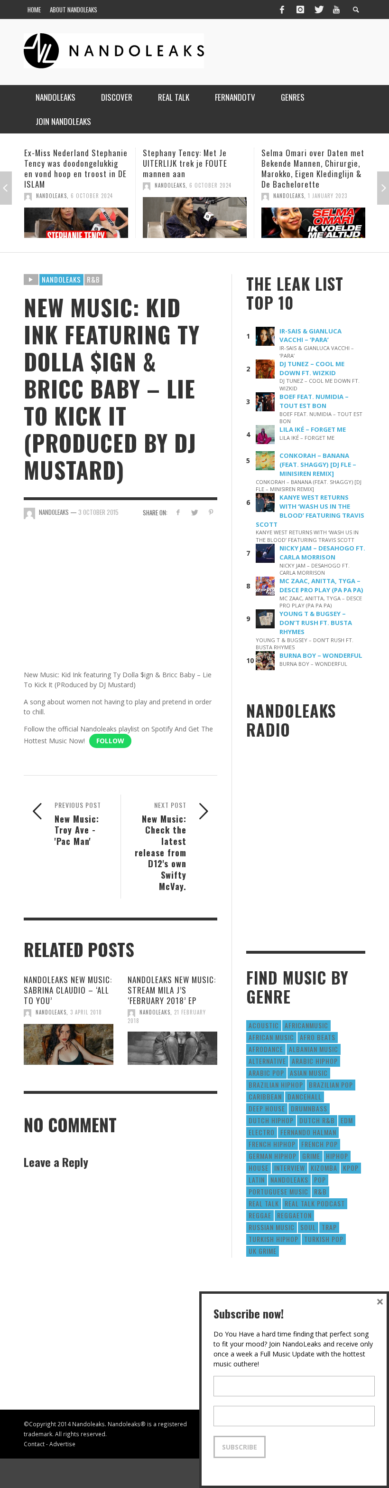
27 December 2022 (332, 206)
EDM (347, 1120)
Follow (110, 740)
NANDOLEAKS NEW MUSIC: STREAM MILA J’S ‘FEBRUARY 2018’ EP (172, 990)
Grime (311, 1156)
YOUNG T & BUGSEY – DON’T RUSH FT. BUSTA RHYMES (315, 622)
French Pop (319, 1144)
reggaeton (294, 1215)
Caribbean (265, 1096)
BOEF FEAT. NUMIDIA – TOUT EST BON (314, 401)
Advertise (62, 1444)
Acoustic (264, 1025)
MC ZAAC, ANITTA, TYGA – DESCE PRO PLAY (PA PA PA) (321, 585)
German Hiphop (272, 1156)
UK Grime (263, 1251)
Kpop (351, 1168)
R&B (93, 279)
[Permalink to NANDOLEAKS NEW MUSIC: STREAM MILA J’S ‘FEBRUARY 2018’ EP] (172, 1048)
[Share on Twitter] (194, 512)
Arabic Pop (266, 1073)
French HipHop (272, 1144)
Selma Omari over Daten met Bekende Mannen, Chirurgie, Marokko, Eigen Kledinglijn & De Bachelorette (194, 168)
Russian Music (272, 1227)
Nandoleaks (61, 279)
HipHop (337, 1156)
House (259, 1168)
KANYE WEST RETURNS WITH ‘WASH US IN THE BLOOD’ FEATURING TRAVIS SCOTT (310, 511)
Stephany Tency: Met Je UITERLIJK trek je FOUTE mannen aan (67, 163)
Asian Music (309, 1073)
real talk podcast (315, 1203)
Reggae (260, 1215)
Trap (329, 1227)
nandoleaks (289, 1180)
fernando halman (308, 1132)
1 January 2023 (209, 195)
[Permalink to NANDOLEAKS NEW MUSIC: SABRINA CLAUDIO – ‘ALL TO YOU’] (68, 1044)
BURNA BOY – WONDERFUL (320, 655)
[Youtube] (336, 9)
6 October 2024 (92, 185)
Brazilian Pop (331, 1085)
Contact (34, 1444)
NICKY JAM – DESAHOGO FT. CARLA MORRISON (322, 552)
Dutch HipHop (271, 1120)
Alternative (267, 1061)
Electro (262, 1132)
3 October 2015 (98, 512)
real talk (264, 1203)
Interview (289, 1168)
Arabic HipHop (315, 1061)
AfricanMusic (306, 1025)
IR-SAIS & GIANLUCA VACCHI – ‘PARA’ (310, 335)
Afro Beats (317, 1037)
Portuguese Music (278, 1191)
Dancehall (304, 1096)
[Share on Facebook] (177, 512)
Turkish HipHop (273, 1239)
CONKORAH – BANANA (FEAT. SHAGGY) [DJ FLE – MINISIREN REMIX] (317, 464)
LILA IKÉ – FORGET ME (312, 429)
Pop (320, 1180)
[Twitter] (318, 9)
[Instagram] (300, 9)
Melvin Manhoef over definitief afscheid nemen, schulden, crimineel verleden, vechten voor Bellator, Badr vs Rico (309, 173)
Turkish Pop (323, 1239)
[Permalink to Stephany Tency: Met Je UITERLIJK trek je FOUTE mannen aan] (77, 217)
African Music (271, 1037)
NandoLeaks (52, 185)
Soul (308, 1227)
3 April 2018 (86, 1012)
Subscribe (239, 1446)
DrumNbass (309, 1108)
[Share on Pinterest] (210, 512)
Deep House (267, 1108)
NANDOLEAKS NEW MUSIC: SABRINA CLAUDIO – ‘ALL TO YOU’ (68, 990)
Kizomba (324, 1168)
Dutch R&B (317, 1120)
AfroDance (266, 1049)
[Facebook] (282, 9)
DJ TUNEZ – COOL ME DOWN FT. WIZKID (311, 368)
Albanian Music (313, 1049)
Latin (257, 1180)
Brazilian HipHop (276, 1085)
